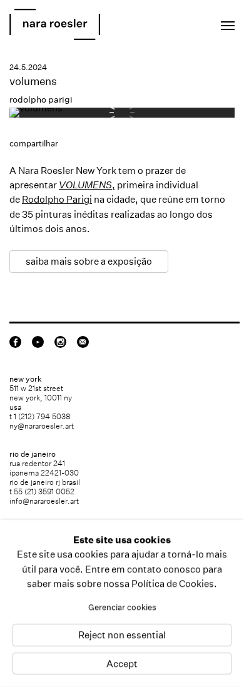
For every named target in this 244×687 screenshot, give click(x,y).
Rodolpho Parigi (57, 199)
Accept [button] (122, 663)
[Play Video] (36, 108)
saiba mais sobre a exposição (89, 261)
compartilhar (33, 143)
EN (171, 22)
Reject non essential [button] (122, 635)
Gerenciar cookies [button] (122, 607)
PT (188, 22)
